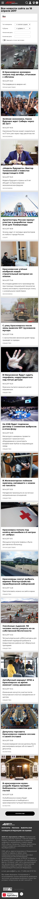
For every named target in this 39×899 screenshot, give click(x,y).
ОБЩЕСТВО (6, 343)
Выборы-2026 (26, 828)
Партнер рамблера (19, 889)
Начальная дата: (7, 32)
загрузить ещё (19, 813)
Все (4, 16)
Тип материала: (7, 24)
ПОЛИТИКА (6, 751)
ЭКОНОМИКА (7, 136)
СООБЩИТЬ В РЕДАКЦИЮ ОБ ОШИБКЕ (17, 831)
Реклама (15, 828)
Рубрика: (5, 28)
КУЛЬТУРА (6, 805)
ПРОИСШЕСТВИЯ (9, 87)
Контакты (6, 828)
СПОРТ (5, 237)
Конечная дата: (7, 36)
